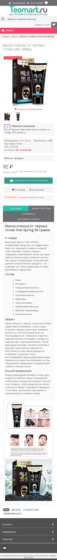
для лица (16, 510)
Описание (15, 208)
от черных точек (31, 510)
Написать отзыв (36, 197)
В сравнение (38, 190)
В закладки (20, 190)
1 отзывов (22, 197)
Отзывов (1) (28, 213)
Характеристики (41, 208)
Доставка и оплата (28, 219)
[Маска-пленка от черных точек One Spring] (28, 81)
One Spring (25, 140)
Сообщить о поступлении (31, 180)
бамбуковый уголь (12, 513)
